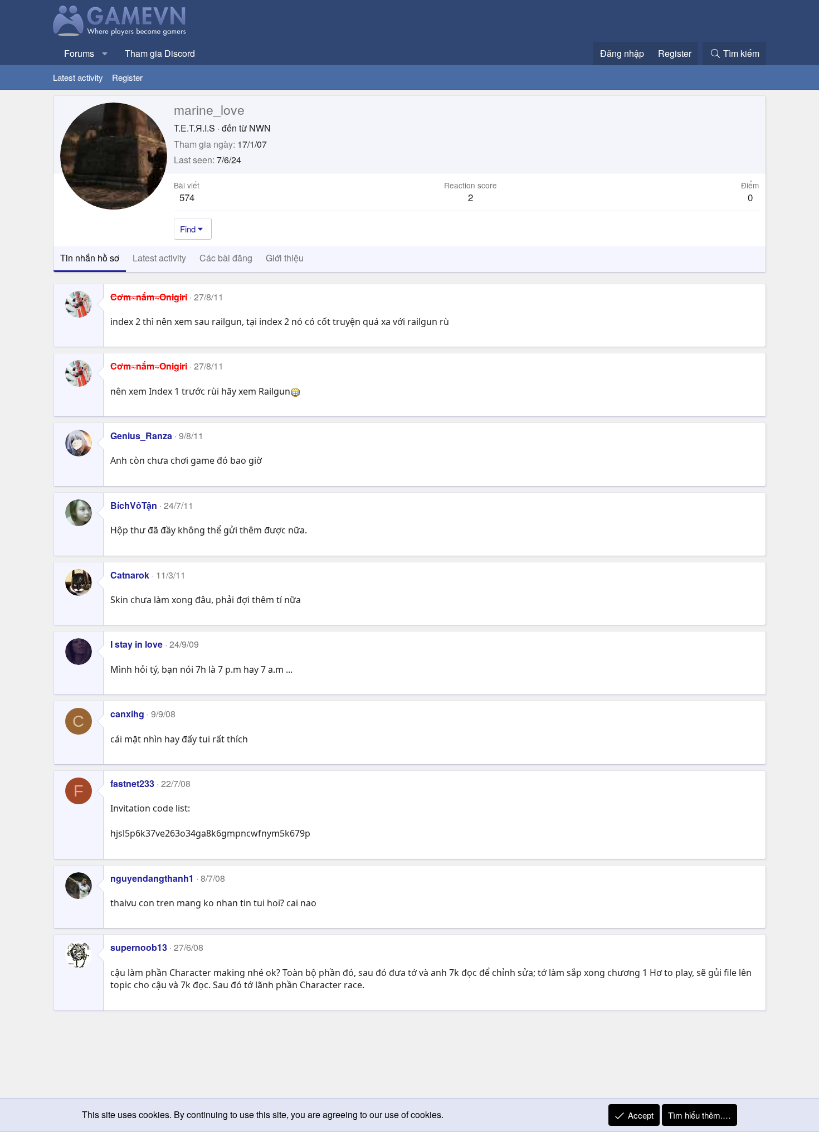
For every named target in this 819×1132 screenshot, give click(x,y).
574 (186, 197)
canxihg (127, 713)
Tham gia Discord (160, 53)
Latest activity (78, 77)
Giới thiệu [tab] (285, 257)
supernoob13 (138, 947)
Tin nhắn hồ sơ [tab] (89, 257)
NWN (260, 128)
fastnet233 (132, 783)
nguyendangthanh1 (152, 878)
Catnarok (129, 575)
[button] (105, 53)
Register (127, 77)
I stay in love (136, 644)
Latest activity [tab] (159, 257)
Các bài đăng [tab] (225, 257)
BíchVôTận (133, 505)
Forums (79, 53)
